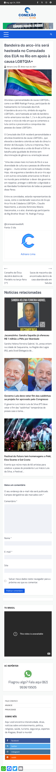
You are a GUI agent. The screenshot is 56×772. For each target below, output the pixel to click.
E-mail (8, 551)
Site (6, 565)
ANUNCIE (8, 705)
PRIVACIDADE (10, 709)
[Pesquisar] (51, 34)
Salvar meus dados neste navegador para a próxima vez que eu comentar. (29, 580)
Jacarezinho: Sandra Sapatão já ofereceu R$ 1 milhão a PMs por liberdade (26, 337)
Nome (8, 538)
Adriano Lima (12, 66)
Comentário (10, 501)
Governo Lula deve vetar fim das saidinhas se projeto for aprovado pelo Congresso (27, 397)
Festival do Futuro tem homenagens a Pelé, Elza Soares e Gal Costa (27, 458)
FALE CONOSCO (11, 700)
